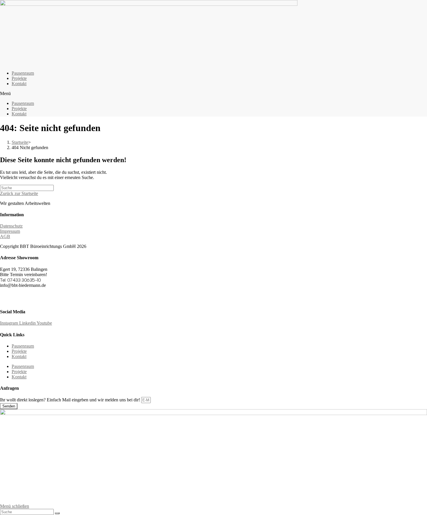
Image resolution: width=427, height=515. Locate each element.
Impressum (10, 231)
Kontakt (19, 83)
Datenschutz (11, 225)
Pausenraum (23, 73)
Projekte (19, 78)
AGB (5, 236)
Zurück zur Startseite (19, 193)
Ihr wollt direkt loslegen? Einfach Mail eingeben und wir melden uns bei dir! (70, 399)
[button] (213, 93)
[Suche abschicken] (57, 513)
